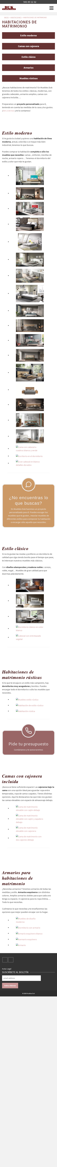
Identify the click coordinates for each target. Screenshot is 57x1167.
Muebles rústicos (29, 78)
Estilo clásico (29, 56)
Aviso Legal (6, 969)
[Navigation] (51, 8)
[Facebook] (5, 959)
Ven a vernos (8, 110)
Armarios (28, 67)
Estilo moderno (28, 35)
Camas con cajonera (28, 46)
